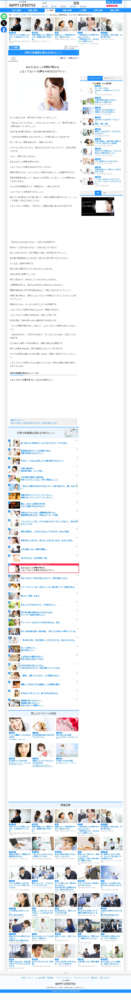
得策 (64, 6)
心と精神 (16, 15)
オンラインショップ (81, 978)
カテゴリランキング (95, 78)
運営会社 (94, 978)
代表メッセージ (27, 978)
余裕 (84, 6)
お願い (74, 6)
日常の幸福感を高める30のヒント (38, 15)
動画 (98, 193)
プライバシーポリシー (64, 978)
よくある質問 (40, 978)
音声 (104, 193)
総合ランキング (109, 78)
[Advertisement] (43, 224)
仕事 (46, 6)
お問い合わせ (104, 978)
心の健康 (23, 15)
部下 (55, 6)
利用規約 (50, 978)
